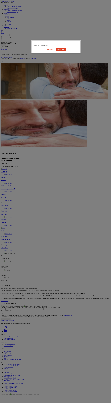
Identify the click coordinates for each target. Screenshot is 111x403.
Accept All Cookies (61, 49)
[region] (56, 46)
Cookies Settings (50, 49)
